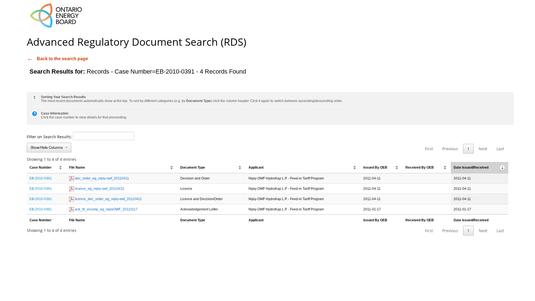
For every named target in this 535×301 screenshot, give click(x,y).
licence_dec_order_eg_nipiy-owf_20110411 (108, 199)
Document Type (192, 167)
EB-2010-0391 (41, 178)
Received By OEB (419, 167)
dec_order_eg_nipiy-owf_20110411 (101, 178)
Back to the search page (62, 58)
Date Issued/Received (471, 167)
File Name (77, 167)
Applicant (256, 167)
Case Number (41, 167)
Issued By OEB (375, 167)
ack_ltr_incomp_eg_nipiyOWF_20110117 (106, 209)
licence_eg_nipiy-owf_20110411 (99, 189)
